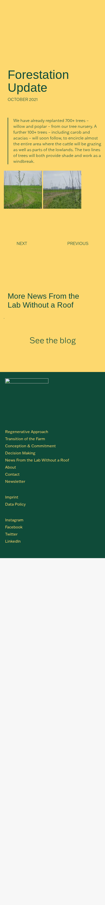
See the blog (53, 340)
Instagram (14, 520)
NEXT (22, 243)
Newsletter (15, 481)
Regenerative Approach (26, 431)
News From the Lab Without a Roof (37, 460)
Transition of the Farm (25, 438)
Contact (12, 474)
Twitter (11, 534)
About (10, 467)
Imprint (11, 497)
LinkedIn (13, 541)
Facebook (13, 527)
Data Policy (15, 504)
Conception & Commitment (30, 445)
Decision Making (20, 453)
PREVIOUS (77, 243)
